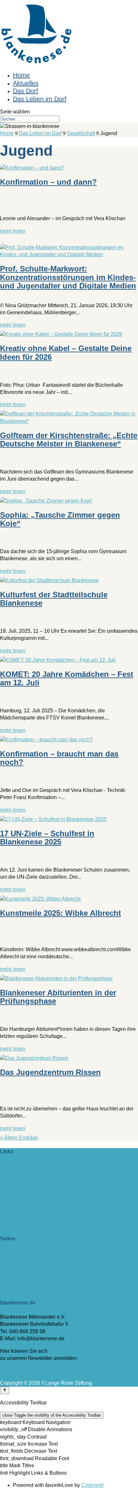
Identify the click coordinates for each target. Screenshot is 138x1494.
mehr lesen (12, 231)
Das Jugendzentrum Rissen (50, 1072)
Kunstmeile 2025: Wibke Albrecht (60, 913)
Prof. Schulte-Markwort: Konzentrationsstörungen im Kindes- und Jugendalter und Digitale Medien (68, 277)
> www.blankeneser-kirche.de (33, 1192)
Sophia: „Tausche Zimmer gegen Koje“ (60, 519)
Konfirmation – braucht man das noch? (59, 758)
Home (21, 75)
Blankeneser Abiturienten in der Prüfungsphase (58, 996)
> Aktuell (10, 1252)
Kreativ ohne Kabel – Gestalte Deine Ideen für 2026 (66, 352)
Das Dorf (25, 90)
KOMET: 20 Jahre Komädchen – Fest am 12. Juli (66, 678)
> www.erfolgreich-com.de (29, 1199)
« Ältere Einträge (19, 1137)
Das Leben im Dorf (39, 99)
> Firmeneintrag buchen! (28, 1165)
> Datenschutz (16, 1274)
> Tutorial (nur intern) (23, 1289)
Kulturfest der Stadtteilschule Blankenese (54, 598)
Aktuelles (26, 83)
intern (6, 1212)
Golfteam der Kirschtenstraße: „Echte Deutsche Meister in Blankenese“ (68, 439)
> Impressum (14, 1267)
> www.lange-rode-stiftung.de (33, 1178)
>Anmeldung (14, 1370)
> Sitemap (11, 1281)
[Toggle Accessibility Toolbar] (4, 1390)
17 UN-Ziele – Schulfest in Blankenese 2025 (47, 837)
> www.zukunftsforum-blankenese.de (42, 1185)
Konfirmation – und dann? (48, 182)
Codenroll (92, 1485)
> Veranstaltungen (20, 1260)
